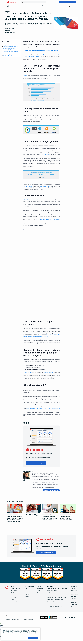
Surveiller (27, 594)
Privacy (18, 619)
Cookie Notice (25, 634)
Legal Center (8, 619)
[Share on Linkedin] (26, 423)
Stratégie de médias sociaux (65, 514)
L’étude (25, 75)
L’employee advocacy (52, 601)
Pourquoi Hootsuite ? (16, 588)
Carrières (13, 592)
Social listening (50, 592)
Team (38, 590)
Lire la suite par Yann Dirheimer (51, 490)
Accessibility (31, 619)
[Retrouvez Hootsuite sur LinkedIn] (69, 617)
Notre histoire (14, 590)
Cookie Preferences (24, 619)
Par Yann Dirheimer (28, 471)
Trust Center (13, 619)
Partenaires (73, 606)
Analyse (26, 598)
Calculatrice (10, 514)
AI (43, 514)
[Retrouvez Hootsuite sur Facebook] (67, 617)
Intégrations (74, 602)
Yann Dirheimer (9, 28)
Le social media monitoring (53, 604)
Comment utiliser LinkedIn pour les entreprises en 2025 (66, 518)
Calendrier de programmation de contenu (56, 597)
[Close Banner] (38, 629)
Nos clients (13, 597)
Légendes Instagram (48, 514)
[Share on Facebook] (28, 423)
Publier (26, 589)
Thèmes (15, 6)
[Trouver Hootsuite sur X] (65, 617)
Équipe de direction (15, 595)
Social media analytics (52, 590)
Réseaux (22, 6)
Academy (73, 588)
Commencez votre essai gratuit (67, 2)
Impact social (14, 601)
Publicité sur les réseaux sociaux (54, 606)
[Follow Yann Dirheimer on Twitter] (24, 480)
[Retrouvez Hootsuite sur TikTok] (76, 617)
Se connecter (55, 2)
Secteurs (37, 6)
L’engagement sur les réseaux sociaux (55, 599)
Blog (8, 6)
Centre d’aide (74, 604)
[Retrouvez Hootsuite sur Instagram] (74, 617)
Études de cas (74, 594)
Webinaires (73, 596)
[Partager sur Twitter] (24, 423)
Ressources (29, 6)
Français (72, 6)
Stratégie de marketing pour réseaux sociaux (57, 588)
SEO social (15, 514)
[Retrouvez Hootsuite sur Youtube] (72, 617)
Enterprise (39, 592)
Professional (40, 588)
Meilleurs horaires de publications (54, 595)
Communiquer (28, 592)
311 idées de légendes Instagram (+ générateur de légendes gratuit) (49, 518)
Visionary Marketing (48, 372)
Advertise (27, 596)
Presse (12, 599)
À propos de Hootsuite (47, 6)
